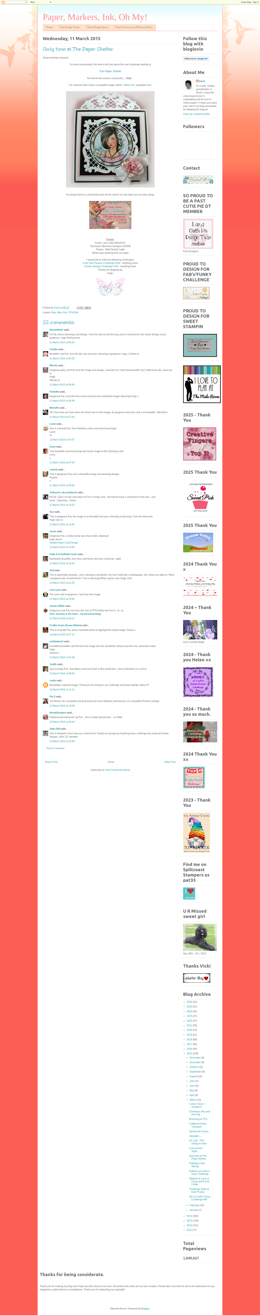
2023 (190, 1016)
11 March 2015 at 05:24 (62, 342)
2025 (190, 1006)
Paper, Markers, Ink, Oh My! (95, 17)
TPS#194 (73, 312)
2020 (190, 1030)
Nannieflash (56, 329)
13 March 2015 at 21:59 (62, 741)
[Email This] (78, 307)
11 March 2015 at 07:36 (62, 417)
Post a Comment (55, 748)
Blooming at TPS (198, 1119)
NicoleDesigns (58, 712)
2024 (190, 1011)
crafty (53, 680)
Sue (52, 512)
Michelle (54, 408)
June (192, 1086)
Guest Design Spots (97, 27)
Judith (53, 664)
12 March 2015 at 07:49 (62, 657)
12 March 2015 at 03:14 (62, 618)
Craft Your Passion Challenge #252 (102, 263)
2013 (190, 1220)
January (194, 1210)
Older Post (170, 762)
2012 (190, 1225)
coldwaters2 (56, 641)
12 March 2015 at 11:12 (62, 689)
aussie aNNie (57, 606)
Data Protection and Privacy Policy (134, 27)
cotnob (54, 469)
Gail (52, 570)
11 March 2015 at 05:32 (62, 358)
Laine (53, 424)
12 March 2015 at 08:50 (62, 673)
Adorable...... (196, 1136)
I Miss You (129, 85)
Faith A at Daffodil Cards (63, 554)
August (194, 1076)
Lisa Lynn (55, 590)
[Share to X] (83, 307)
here (148, 85)
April (192, 1095)
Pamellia (54, 391)
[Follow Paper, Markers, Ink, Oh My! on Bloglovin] (196, 60)
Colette (54, 349)
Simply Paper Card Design (64, 542)
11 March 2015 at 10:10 (62, 505)
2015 (190, 1053)
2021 (190, 1025)
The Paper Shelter (110, 71)
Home (49, 27)
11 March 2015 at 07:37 (62, 439)
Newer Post (51, 762)
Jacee (53, 531)
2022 (190, 1020)
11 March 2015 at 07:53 (62, 462)
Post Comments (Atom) (117, 770)
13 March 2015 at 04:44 (62, 722)
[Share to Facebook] (86, 307)
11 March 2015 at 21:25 (62, 583)
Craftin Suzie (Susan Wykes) (66, 625)
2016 (190, 1049)
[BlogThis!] (81, 307)
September (196, 1071)
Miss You (62, 312)
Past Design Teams (70, 27)
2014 (190, 1216)
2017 (190, 1044)
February (195, 1205)
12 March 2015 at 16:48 (62, 705)
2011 (189, 1230)
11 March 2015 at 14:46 (62, 547)
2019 (190, 1035)
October (194, 1067)
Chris (53, 446)
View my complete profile (196, 114)
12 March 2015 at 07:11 (62, 634)
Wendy (53, 365)
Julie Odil (55, 728)
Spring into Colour (199, 1131)
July (192, 1081)
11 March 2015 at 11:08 (62, 524)
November (195, 1062)
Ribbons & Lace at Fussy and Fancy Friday (199, 1181)
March (193, 1100)
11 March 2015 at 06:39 (62, 400)
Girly (53, 312)
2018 (190, 1039)
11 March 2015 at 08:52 (62, 485)
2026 (190, 1002)
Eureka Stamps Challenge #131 (101, 266)
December (195, 1057)
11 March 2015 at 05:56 (62, 384)
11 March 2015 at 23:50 (62, 599)
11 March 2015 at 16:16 (62, 563)
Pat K (202, 81)
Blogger (145, 1308)
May (192, 1090)
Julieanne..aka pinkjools (63, 492)
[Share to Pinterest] (89, 307)
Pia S (52, 696)
